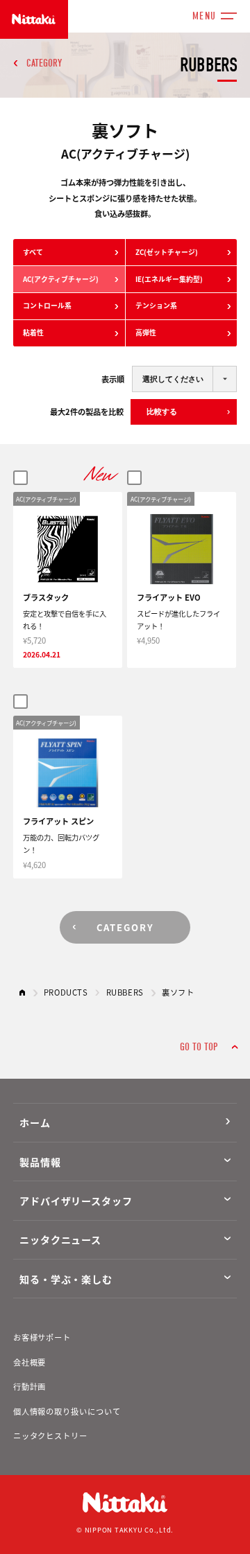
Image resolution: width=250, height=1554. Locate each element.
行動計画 (30, 1386)
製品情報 (39, 1162)
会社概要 (30, 1362)
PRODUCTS (66, 992)
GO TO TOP (198, 1047)
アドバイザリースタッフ (75, 1201)
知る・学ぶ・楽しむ (65, 1279)
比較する (162, 411)
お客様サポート (42, 1337)
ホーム (35, 1122)
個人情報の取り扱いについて (67, 1411)
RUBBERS (125, 992)
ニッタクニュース (60, 1239)
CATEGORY (44, 63)
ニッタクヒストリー (50, 1435)
